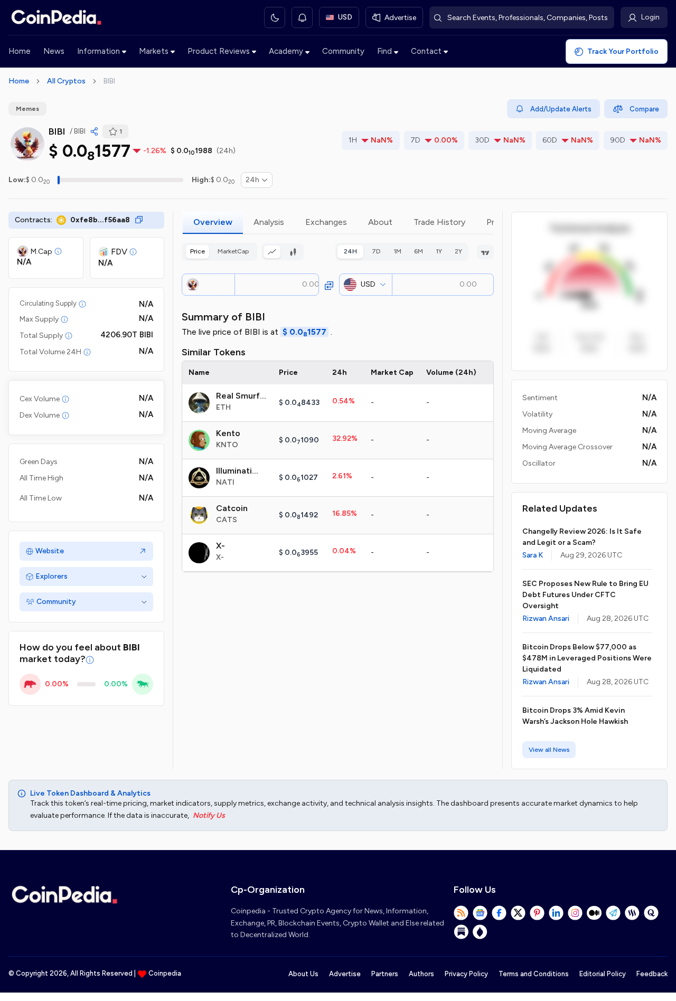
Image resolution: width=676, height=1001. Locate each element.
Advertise (345, 974)
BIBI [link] (109, 81)
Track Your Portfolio (623, 51)
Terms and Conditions (534, 974)
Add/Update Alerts (561, 109)
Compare (644, 109)
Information (98, 51)
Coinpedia (164, 973)
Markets (153, 51)
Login (650, 17)
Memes (27, 108)
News (53, 51)
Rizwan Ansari (545, 618)
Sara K (532, 555)
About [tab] (380, 222)
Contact (426, 51)
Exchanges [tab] (326, 222)
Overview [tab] (212, 222)
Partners (384, 974)
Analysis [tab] (268, 222)
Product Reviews (218, 51)
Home (19, 51)
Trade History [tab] (439, 222)
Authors (421, 974)
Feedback (652, 974)
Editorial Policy (602, 974)
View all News (549, 749)
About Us (303, 974)
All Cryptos (66, 81)
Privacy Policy (466, 974)
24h (252, 179)
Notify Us (209, 815)
